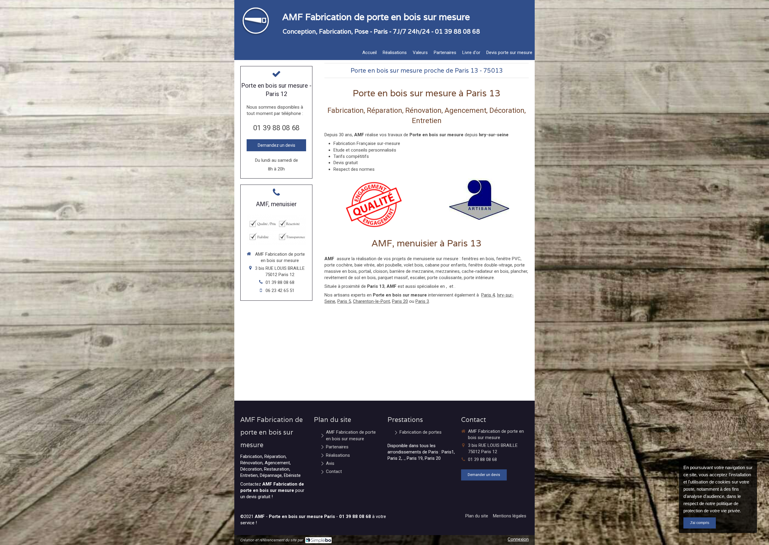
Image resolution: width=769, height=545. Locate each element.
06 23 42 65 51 (280, 290)
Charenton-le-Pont (371, 301)
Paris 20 (400, 301)
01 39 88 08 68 (276, 128)
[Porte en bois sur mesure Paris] (254, 36)
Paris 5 (344, 301)
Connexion (518, 539)
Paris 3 (422, 301)
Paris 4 (488, 295)
